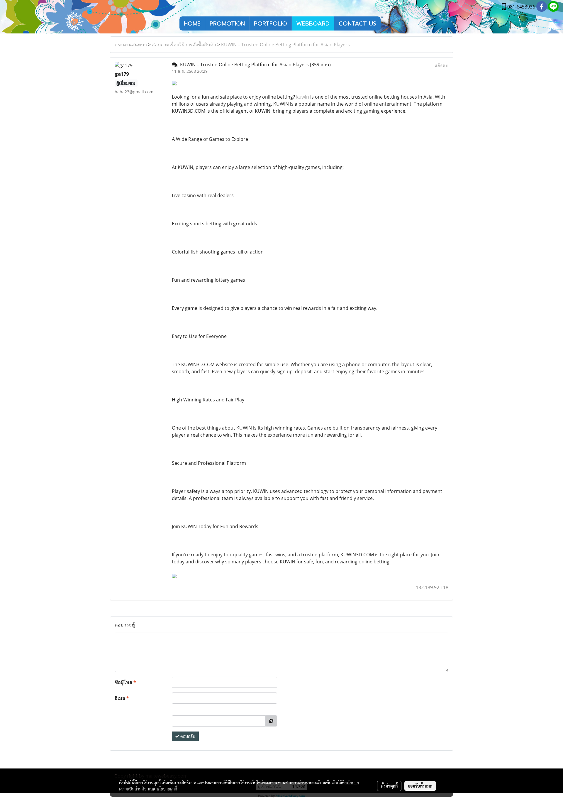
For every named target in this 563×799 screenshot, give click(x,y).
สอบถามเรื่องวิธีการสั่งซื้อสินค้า (184, 44)
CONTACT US (357, 23)
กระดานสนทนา (131, 44)
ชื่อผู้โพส (125, 682)
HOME (192, 23)
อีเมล (122, 698)
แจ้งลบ (441, 65)
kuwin (302, 97)
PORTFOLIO (270, 23)
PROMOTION (227, 23)
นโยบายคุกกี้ (167, 788)
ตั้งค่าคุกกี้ (389, 785)
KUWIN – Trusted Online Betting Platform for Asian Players (285, 44)
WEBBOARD (313, 23)
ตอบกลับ (187, 736)
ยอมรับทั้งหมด (420, 785)
